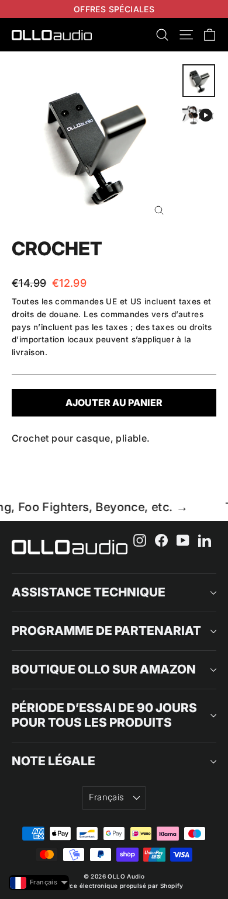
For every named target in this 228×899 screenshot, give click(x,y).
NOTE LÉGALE (53, 761)
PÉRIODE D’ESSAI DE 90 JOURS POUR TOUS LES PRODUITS (104, 715)
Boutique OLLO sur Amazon (104, 669)
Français (107, 797)
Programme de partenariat (106, 630)
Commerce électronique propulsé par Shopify (114, 885)
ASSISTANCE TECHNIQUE (88, 592)
